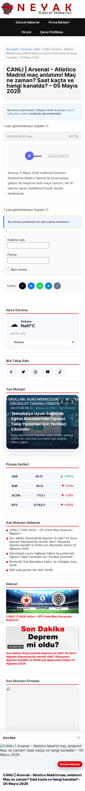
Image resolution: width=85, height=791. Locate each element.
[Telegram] (48, 285)
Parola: (12, 254)
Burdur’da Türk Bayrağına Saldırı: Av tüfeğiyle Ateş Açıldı (43, 563)
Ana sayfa (12, 49)
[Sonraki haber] (71, 402)
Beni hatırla (19, 269)
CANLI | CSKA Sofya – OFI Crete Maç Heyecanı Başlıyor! (41, 531)
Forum (26, 32)
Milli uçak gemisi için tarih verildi (31, 570)
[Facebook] (31, 285)
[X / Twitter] (23, 372)
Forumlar (26, 49)
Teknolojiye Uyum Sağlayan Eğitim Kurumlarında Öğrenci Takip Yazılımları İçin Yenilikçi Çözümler (41, 555)
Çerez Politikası (51, 32)
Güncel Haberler (28, 22)
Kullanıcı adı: (16, 240)
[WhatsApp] (39, 285)
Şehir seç (18, 333)
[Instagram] (36, 372)
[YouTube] (48, 372)
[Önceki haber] (62, 402)
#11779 (73, 136)
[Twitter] (22, 285)
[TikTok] (60, 372)
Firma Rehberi (59, 22)
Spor (37, 49)
